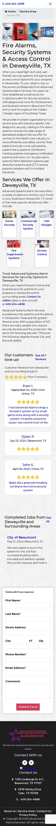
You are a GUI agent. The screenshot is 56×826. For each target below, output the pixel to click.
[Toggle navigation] (50, 4)
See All (48, 519)
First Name (13, 600)
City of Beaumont (21, 537)
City (8, 640)
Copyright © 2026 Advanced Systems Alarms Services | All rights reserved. (29, 820)
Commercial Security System (29, 225)
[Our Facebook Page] (25, 763)
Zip (41, 640)
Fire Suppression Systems (15, 254)
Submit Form (28, 706)
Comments (12, 681)
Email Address (15, 667)
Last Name (13, 613)
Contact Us (43, 811)
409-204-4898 (15, 304)
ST (31, 640)
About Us (10, 811)
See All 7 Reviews (40, 357)
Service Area (28, 11)
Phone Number (16, 654)
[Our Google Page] (31, 763)
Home (11, 11)
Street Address (15, 627)
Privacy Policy (28, 814)
